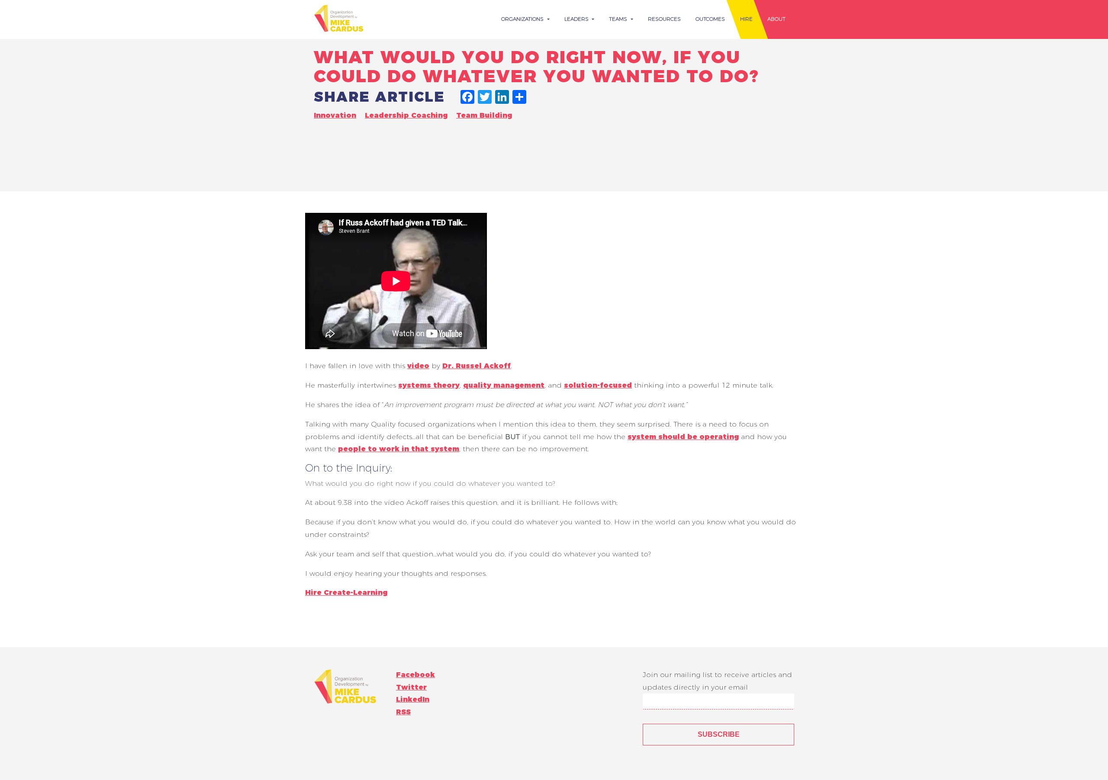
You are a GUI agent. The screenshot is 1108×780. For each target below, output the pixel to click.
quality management (503, 385)
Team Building (484, 115)
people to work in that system (398, 449)
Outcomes (710, 19)
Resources (664, 19)
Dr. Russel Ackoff (476, 366)
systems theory (429, 385)
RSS (403, 712)
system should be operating (683, 437)
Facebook (415, 675)
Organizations (523, 19)
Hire (746, 19)
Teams (619, 19)
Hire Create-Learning (346, 592)
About (776, 19)
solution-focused (598, 385)
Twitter (411, 687)
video (418, 366)
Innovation (335, 115)
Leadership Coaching (406, 115)
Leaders (577, 19)
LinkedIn (412, 699)
